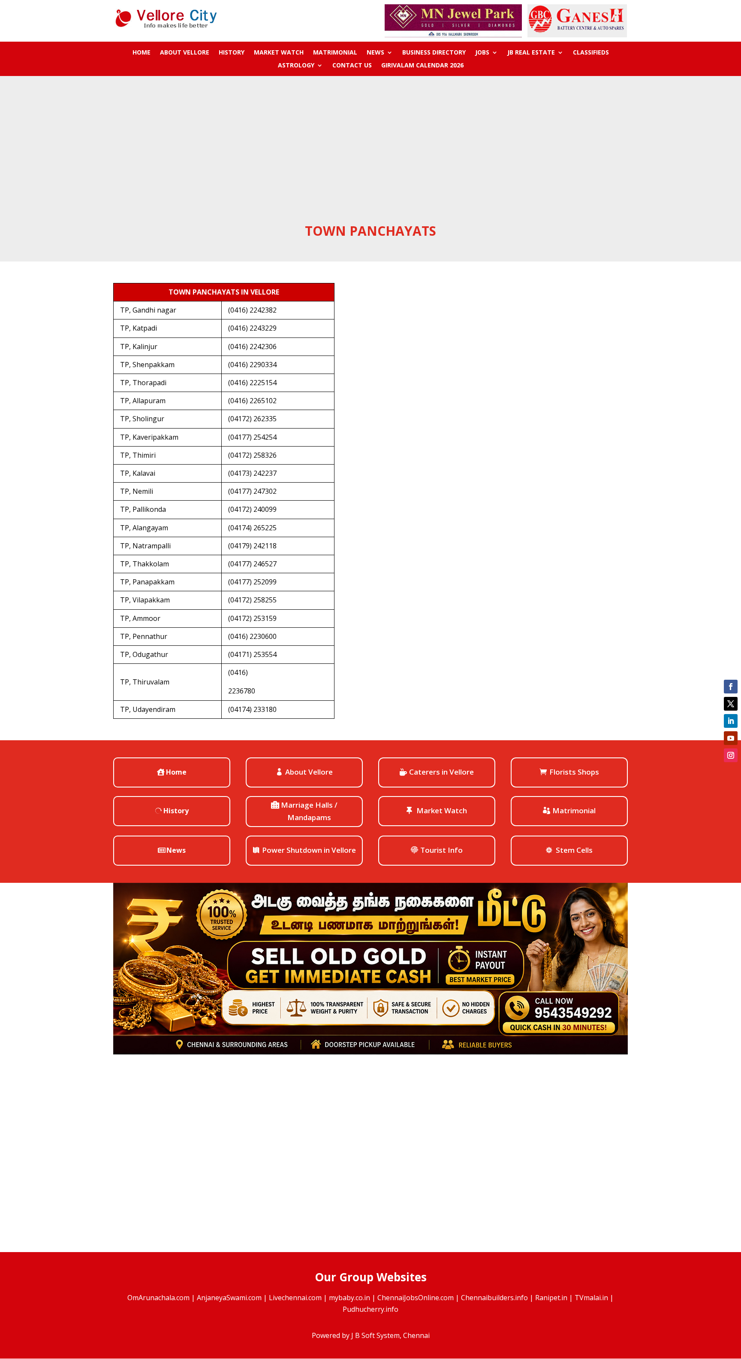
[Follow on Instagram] (731, 755)
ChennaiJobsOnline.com (415, 1297)
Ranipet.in (551, 1297)
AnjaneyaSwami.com (229, 1297)
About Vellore (184, 52)
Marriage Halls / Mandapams (309, 811)
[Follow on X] (731, 704)
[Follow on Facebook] (731, 686)
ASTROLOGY (296, 65)
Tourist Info (441, 850)
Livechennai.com (295, 1297)
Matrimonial (335, 52)
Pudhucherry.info (370, 1309)
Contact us (352, 65)
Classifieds (591, 52)
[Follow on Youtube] (731, 738)
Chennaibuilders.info (494, 1297)
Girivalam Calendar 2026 (422, 65)
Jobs (482, 52)
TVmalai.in (591, 1297)
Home (142, 52)
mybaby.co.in (349, 1297)
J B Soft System (375, 1335)
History (231, 52)
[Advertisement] (370, 157)
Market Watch (279, 52)
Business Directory (434, 52)
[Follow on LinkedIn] (731, 721)
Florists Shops (574, 772)
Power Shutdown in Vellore (309, 850)
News (375, 52)
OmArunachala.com (158, 1297)
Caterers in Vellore (441, 772)
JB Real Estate (531, 52)
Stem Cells (574, 850)
